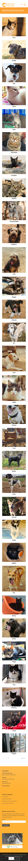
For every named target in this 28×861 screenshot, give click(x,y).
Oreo (14, 494)
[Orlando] (14, 318)
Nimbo (14, 616)
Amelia (14, 60)
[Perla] (14, 127)
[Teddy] (14, 400)
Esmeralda (14, 152)
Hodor (14, 661)
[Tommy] (14, 423)
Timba (14, 730)
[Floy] (14, 683)
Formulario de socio (6, 783)
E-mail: (3, 819)
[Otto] (14, 371)
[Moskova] (14, 242)
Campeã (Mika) (14, 221)
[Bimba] (14, 469)
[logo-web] (11, 4)
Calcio (14, 106)
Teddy (14, 402)
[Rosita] (14, 538)
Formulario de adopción (7, 798)
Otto (14, 372)
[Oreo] (14, 492)
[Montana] (14, 706)
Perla (14, 129)
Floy (14, 684)
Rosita (14, 540)
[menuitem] (21, 4)
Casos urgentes (5, 796)
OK (11, 858)
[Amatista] (14, 173)
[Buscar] (21, 4)
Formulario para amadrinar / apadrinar (9, 801)
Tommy (14, 425)
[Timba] (14, 729)
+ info (17, 858)
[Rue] (14, 591)
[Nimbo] (14, 614)
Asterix (14, 639)
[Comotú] (14, 515)
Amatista (14, 175)
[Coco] (14, 446)
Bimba (14, 471)
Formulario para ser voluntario (8, 803)
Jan (14, 343)
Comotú (14, 517)
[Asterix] (14, 637)
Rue (14, 593)
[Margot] (14, 295)
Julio (14, 83)
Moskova (14, 244)
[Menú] (24, 4)
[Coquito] (14, 752)
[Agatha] (14, 561)
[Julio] (14, 81)
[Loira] (14, 272)
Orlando (14, 320)
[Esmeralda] (14, 150)
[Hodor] (14, 660)
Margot (14, 297)
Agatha (14, 563)
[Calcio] (14, 104)
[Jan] (14, 341)
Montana (14, 707)
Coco (14, 448)
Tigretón (14, 198)
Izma (14, 37)
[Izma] (14, 35)
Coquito (14, 753)
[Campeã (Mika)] (14, 219)
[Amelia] (14, 58)
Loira (14, 274)
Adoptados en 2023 (13, 10)
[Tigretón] (14, 196)
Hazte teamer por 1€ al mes (8, 779)
